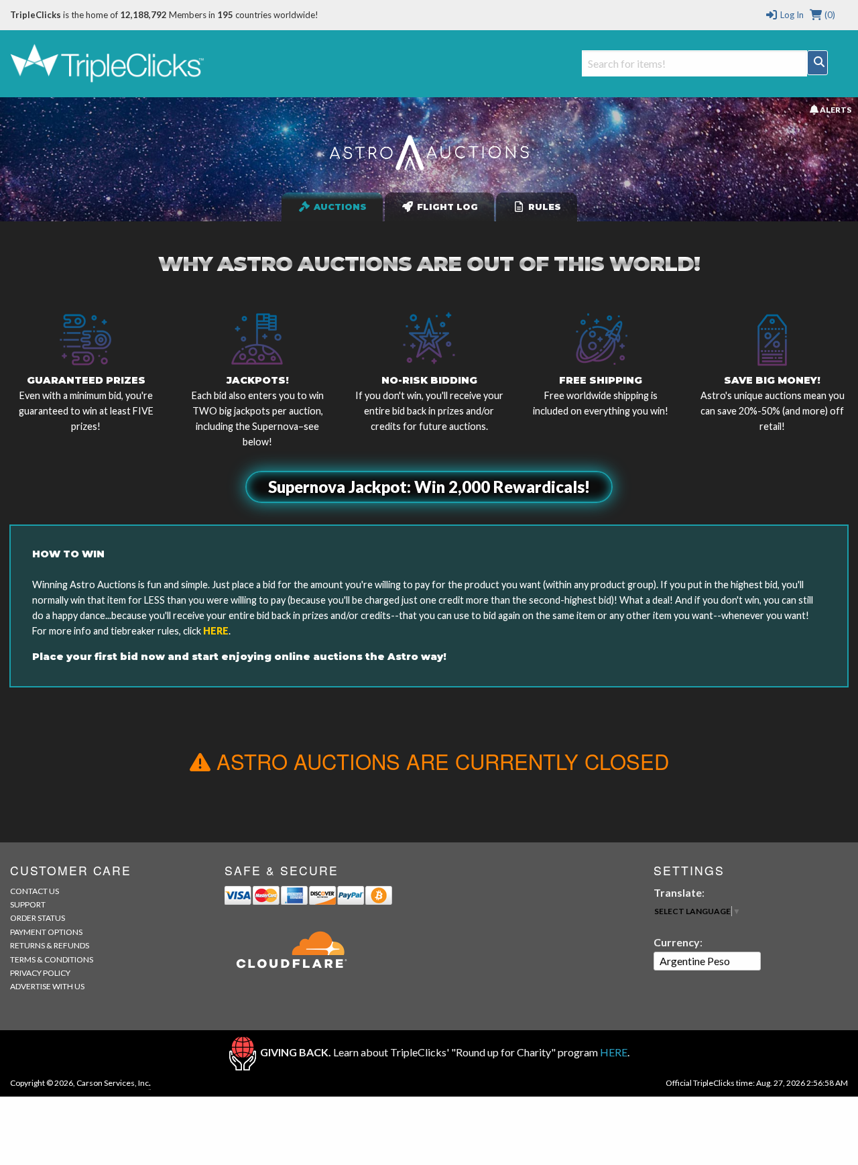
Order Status (37, 918)
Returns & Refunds (49, 945)
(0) (828, 14)
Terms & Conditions (51, 959)
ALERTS (834, 109)
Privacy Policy (40, 973)
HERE (216, 630)
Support (28, 904)
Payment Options (46, 932)
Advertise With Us (47, 986)
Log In (790, 14)
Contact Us (34, 891)
